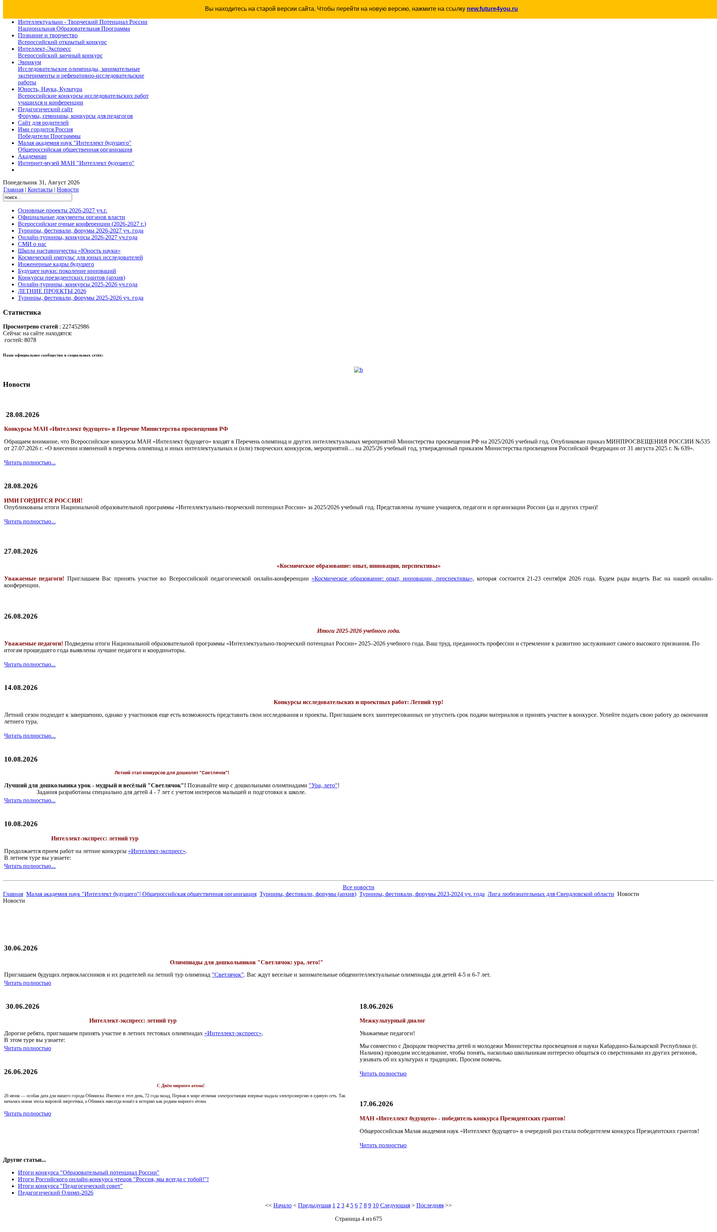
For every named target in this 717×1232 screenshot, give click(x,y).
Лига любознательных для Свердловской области (551, 894)
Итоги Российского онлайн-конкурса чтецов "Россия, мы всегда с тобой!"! (113, 1179)
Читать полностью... (30, 462)
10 (376, 1205)
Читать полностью (27, 983)
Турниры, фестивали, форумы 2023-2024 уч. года (422, 894)
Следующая (395, 1205)
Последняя (430, 1205)
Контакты (40, 189)
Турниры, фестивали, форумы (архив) (308, 894)
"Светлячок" (228, 974)
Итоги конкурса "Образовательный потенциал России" (88, 1172)
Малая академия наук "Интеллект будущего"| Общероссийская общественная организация (141, 894)
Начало (282, 1205)
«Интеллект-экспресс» (157, 851)
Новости (68, 189)
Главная (13, 189)
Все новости (359, 887)
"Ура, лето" (323, 785)
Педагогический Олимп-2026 (55, 1192)
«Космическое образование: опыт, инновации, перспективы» (392, 578)
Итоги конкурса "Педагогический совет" (70, 1186)
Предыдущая (314, 1205)
